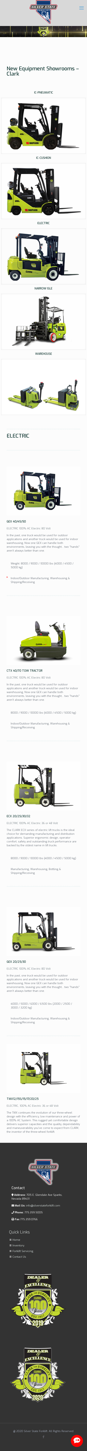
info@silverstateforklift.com (43, 1205)
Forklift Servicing (23, 1251)
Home (16, 1240)
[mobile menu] (81, 8)
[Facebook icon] (43, 1437)
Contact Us (19, 1256)
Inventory (18, 1245)
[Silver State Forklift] (43, 12)
